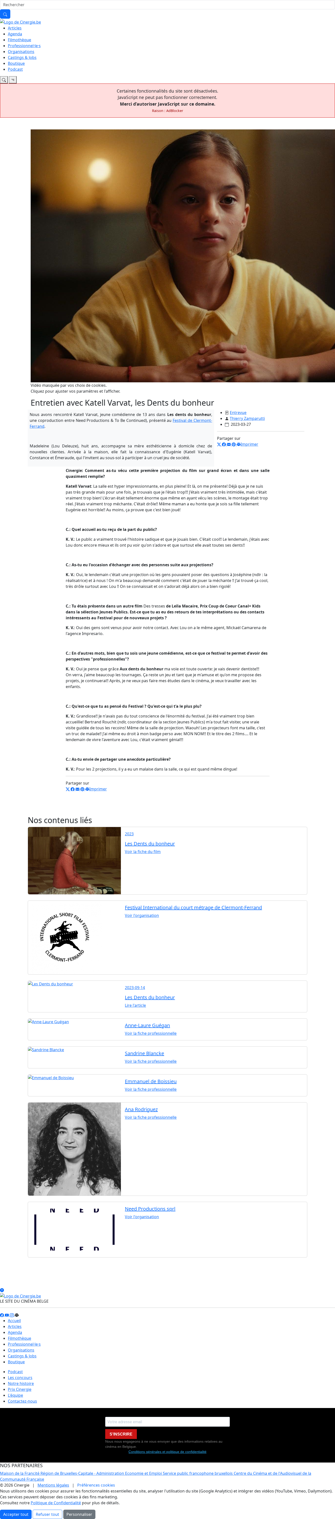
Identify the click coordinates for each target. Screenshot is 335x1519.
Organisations (21, 51)
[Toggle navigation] (4, 79)
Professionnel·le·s (24, 45)
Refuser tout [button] (47, 1514)
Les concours (20, 1377)
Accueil (14, 1320)
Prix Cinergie (19, 1389)
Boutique (16, 63)
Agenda (15, 34)
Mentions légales (53, 1485)
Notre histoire (21, 1383)
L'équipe (15, 1395)
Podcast (15, 69)
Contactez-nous (22, 1401)
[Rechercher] (5, 14)
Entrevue (238, 412)
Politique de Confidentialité (56, 1502)
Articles (15, 28)
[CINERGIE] (20, 21)
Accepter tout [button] (15, 1514)
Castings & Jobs (22, 57)
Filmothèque (19, 39)
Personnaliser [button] (79, 1514)
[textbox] (168, 620)
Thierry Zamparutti (247, 418)
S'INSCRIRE (121, 1434)
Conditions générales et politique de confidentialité (167, 1452)
